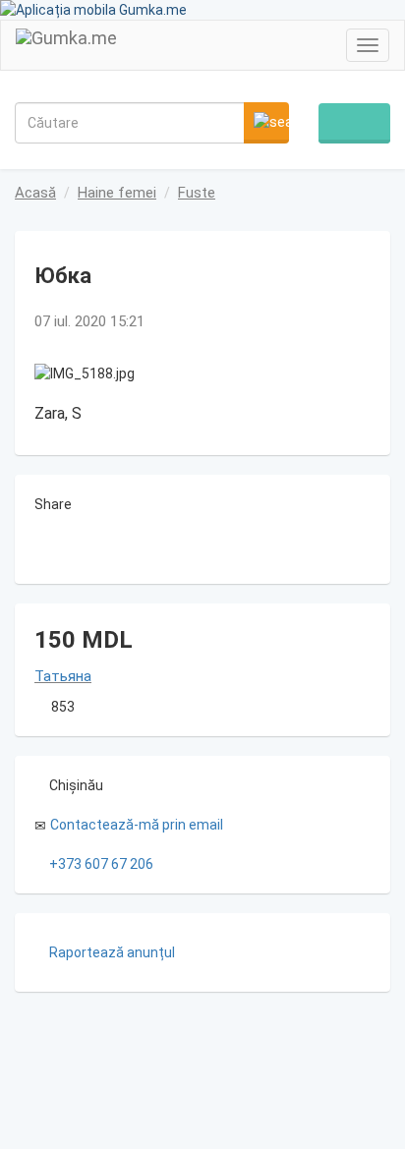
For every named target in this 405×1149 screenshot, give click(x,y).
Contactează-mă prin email (136, 825)
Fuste (196, 192)
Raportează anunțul (112, 952)
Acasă (35, 192)
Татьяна (62, 676)
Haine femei (117, 192)
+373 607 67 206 (101, 864)
